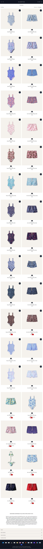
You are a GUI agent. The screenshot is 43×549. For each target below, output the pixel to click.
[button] (1, 2)
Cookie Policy (25, 547)
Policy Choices (29, 547)
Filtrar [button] (3, 7)
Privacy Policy (20, 547)
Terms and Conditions (15, 547)
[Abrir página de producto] (11, 19)
